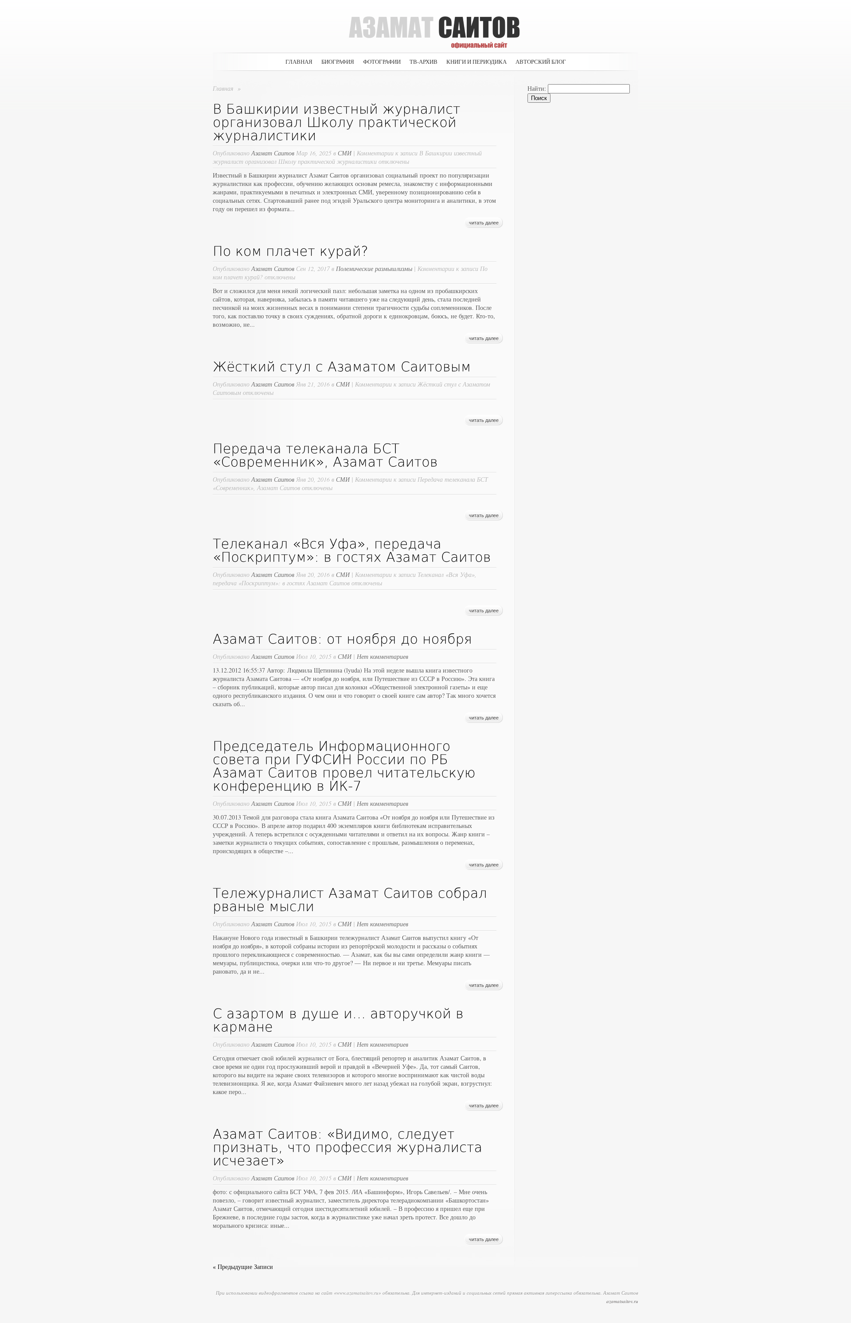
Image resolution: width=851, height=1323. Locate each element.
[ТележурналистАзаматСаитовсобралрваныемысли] (352, 898)
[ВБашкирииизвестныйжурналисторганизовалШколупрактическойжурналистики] (339, 121)
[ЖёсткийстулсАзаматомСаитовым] (342, 365)
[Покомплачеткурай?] (290, 250)
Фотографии (382, 62)
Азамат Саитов (272, 153)
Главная (298, 62)
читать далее (484, 222)
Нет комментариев (382, 656)
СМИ (344, 153)
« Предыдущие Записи (243, 1266)
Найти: (536, 88)
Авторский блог (540, 62)
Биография (337, 62)
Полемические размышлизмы (374, 268)
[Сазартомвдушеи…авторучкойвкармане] (340, 1019)
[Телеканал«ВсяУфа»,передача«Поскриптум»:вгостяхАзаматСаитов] (352, 549)
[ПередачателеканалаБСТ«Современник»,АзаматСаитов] (325, 454)
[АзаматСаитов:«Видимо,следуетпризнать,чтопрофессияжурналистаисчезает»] (350, 1146)
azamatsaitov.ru (622, 1301)
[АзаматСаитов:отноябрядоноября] (342, 638)
